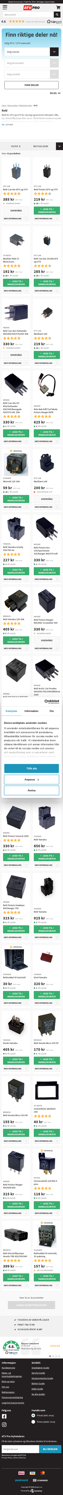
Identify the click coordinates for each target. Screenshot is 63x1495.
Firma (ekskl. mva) (46, 1421)
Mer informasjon (12, 218)
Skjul (53, 93)
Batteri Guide (38, 1383)
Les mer (9, 124)
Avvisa (31, 790)
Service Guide (38, 1372)
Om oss (5, 1386)
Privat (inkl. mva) (45, 1415)
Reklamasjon (8, 1392)
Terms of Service (19, 1457)
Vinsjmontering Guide (42, 1378)
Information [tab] (31, 711)
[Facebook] (16, 1416)
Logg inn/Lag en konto (13, 1402)
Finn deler (32, 85)
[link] (31, 1347)
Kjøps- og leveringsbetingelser (12, 1374)
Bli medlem (50, 1449)
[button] (31, 21)
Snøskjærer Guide (40, 1367)
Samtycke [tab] (11, 711)
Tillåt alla (31, 768)
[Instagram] (16, 1424)
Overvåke (16, 210)
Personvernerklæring (12, 1397)
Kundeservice (8, 1367)
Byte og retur (8, 1381)
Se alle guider (38, 1394)
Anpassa (30, 779)
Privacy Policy (7, 1457)
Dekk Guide (37, 1388)
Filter (14, 146)
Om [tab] (52, 711)
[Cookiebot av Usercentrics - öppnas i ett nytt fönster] (45, 702)
